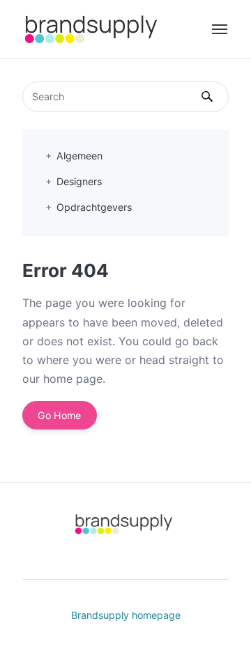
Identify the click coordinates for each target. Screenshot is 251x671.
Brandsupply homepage (126, 615)
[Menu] (220, 29)
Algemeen (79, 155)
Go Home (59, 415)
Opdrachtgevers (94, 207)
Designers (79, 181)
